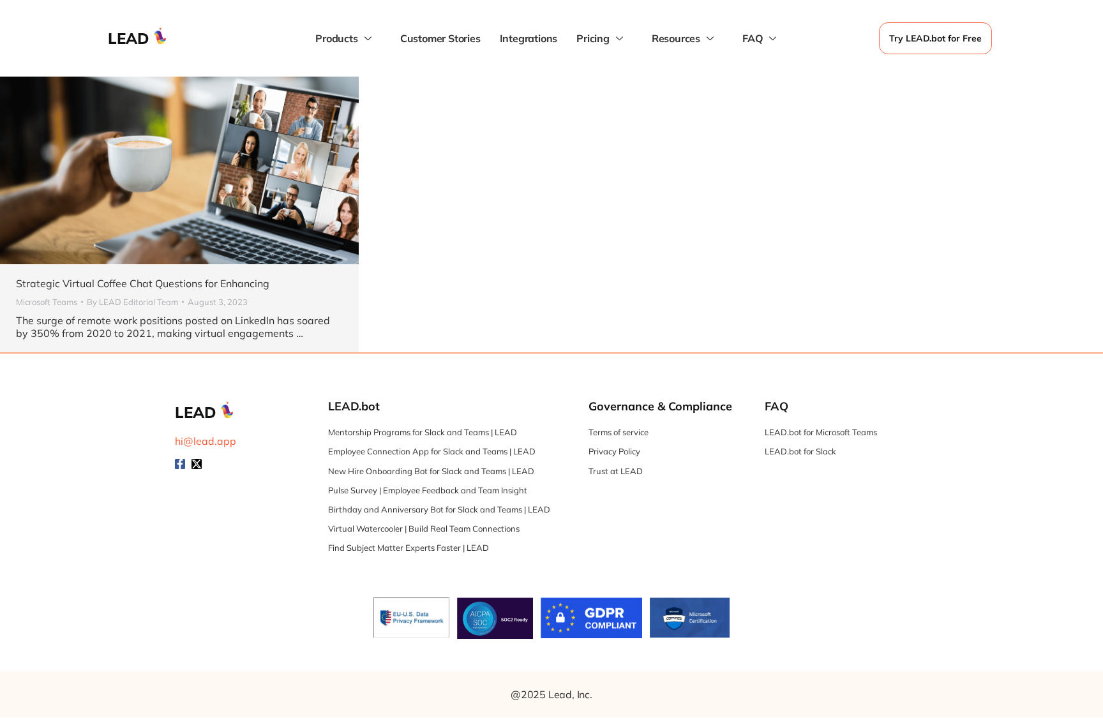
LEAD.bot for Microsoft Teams (821, 432)
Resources (676, 38)
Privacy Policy (614, 451)
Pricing (593, 38)
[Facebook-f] (180, 464)
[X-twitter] (196, 464)
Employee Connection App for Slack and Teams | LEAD (432, 451)
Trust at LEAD (616, 471)
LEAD (128, 38)
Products (336, 38)
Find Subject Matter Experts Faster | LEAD (408, 547)
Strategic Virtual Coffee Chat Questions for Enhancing (142, 283)
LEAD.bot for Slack (800, 451)
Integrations (529, 38)
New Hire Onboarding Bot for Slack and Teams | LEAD (431, 471)
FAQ (752, 38)
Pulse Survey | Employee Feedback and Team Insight (427, 490)
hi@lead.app (205, 441)
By (132, 302)
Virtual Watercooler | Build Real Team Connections (424, 528)
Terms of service (619, 432)
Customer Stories (440, 38)
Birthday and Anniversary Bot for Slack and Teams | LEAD (439, 509)
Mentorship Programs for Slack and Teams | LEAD (422, 432)
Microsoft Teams (46, 302)
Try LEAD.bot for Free (935, 38)
